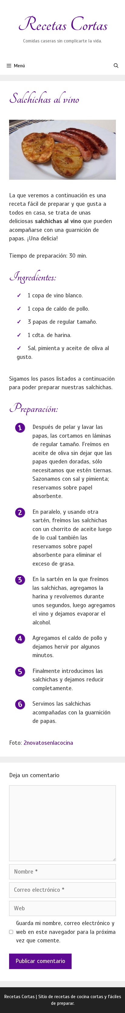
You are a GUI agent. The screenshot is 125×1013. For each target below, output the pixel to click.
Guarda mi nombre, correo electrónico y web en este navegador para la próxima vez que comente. (66, 932)
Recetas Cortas (62, 24)
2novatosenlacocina (48, 742)
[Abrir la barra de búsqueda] (116, 66)
